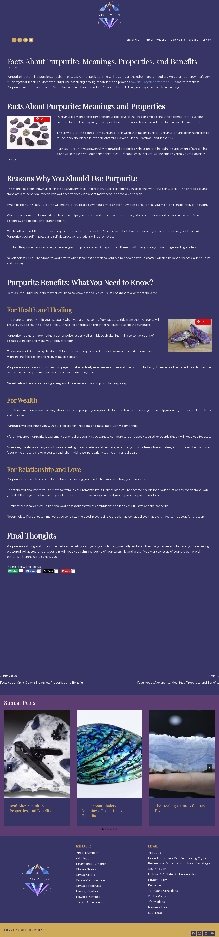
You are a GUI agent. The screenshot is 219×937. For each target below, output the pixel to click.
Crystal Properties (88, 885)
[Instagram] (19, 40)
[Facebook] (14, 40)
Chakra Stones (86, 869)
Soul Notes (155, 912)
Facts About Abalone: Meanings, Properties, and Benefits (105, 810)
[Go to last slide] (9, 768)
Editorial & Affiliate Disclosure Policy (172, 874)
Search (208, 40)
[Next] (209, 768)
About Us (154, 853)
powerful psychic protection (149, 82)
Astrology (82, 858)
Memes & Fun (157, 907)
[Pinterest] (25, 40)
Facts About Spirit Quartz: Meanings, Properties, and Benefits (41, 679)
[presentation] (37, 754)
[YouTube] (31, 40)
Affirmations (156, 901)
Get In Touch (157, 868)
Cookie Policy (157, 896)
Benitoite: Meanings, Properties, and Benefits (30, 808)
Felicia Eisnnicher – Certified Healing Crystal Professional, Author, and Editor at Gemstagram (180, 861)
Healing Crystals (87, 891)
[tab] (103, 829)
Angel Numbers (156, 40)
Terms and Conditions (163, 890)
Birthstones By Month (91, 863)
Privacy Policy (157, 879)
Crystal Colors (85, 874)
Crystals (13, 67)
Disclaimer (155, 885)
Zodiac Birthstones (184, 40)
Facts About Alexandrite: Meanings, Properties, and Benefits (178, 679)
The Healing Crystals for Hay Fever (180, 808)
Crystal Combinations (90, 880)
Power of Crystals (88, 896)
